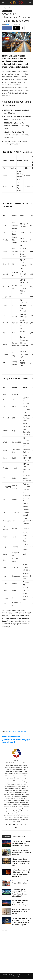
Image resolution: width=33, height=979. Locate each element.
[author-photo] (16, 757)
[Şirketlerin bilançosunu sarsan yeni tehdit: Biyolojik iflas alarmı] (6, 852)
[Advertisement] (16, 647)
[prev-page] (3, 929)
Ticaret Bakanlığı (21, 731)
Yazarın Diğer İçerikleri (18, 836)
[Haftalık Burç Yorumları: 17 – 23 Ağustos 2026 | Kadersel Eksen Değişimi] (6, 903)
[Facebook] (6, 825)
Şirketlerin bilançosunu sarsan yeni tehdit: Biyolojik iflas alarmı (21, 852)
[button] (3, 2)
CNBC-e (11, 731)
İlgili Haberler (6, 836)
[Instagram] (10, 825)
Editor (8, 25)
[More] (23, 28)
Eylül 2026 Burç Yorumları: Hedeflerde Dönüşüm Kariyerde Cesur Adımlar (21, 843)
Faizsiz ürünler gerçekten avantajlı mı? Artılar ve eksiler (21, 912)
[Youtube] (16, 828)
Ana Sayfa (4, 8)
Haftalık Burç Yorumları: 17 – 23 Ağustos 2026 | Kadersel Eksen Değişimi (21, 903)
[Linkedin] (14, 825)
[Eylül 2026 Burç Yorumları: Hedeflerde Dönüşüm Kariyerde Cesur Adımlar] (6, 843)
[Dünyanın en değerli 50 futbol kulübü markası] (6, 883)
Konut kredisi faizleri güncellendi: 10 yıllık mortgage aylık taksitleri (16, 739)
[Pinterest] (18, 825)
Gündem (9, 10)
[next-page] (6, 929)
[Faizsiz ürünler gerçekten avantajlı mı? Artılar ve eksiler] (6, 911)
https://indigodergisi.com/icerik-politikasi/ (16, 762)
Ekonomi (11, 8)
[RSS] (22, 825)
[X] (26, 825)
